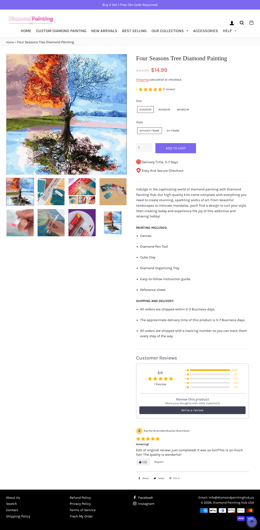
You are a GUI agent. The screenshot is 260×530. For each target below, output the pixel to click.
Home (26, 30)
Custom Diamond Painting (61, 30)
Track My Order (81, 516)
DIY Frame (173, 130)
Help (228, 30)
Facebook (145, 497)
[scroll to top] (252, 522)
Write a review (192, 410)
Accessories (205, 30)
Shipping (142, 79)
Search (11, 504)
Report (159, 462)
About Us (13, 497)
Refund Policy (80, 497)
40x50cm (164, 109)
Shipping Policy (18, 516)
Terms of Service (83, 510)
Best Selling (134, 30)
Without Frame (149, 130)
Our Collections (168, 30)
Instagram (145, 504)
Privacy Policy (80, 504)
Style (139, 122)
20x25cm (145, 109)
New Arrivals (104, 30)
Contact (12, 510)
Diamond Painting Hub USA (233, 502)
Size (139, 101)
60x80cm (183, 109)
